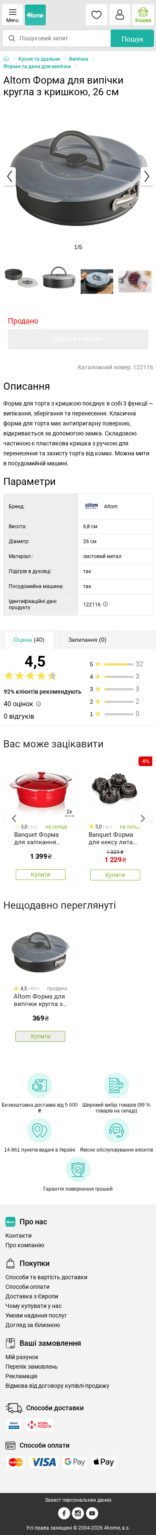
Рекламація (21, 1376)
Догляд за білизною (32, 1325)
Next (142, 818)
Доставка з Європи (31, 1296)
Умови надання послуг (36, 1316)
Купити (40, 874)
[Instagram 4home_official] (78, 1518)
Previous (14, 818)
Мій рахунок (22, 1357)
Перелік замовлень (31, 1367)
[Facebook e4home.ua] (64, 1518)
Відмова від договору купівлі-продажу (57, 1386)
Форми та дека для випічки (37, 66)
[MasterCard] (16, 1462)
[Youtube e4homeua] (92, 1518)
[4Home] (9, 59)
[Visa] (43, 1462)
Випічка (78, 59)
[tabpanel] (78, 176)
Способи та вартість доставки (46, 1277)
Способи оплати (27, 1287)
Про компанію (24, 1245)
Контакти (18, 1236)
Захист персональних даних (78, 1500)
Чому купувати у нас (33, 1306)
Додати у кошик (78, 339)
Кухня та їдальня (39, 59)
